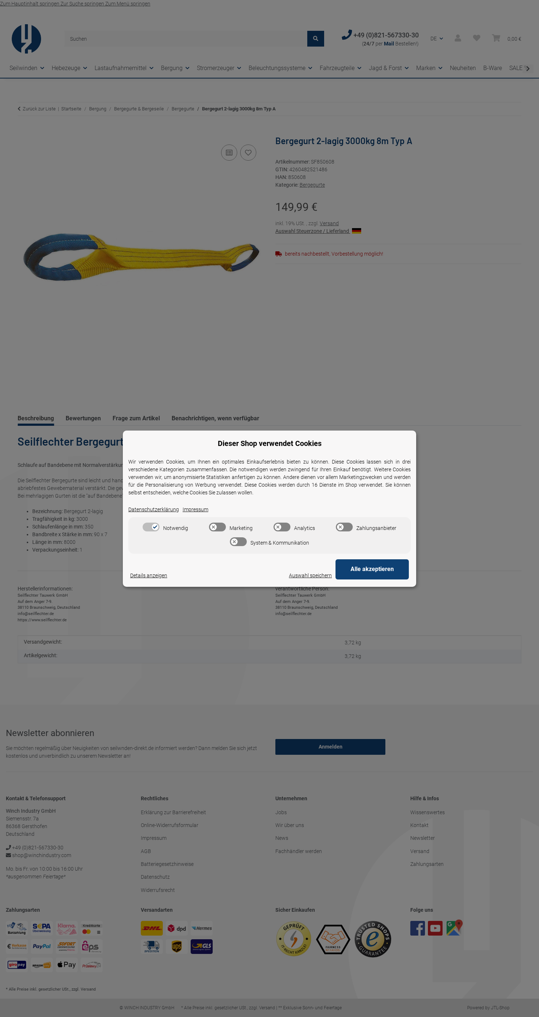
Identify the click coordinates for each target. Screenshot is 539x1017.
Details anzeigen (148, 575)
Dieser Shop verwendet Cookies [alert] (270, 443)
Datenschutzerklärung (153, 509)
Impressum (195, 509)
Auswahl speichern (310, 575)
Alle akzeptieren (372, 569)
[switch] (151, 527)
